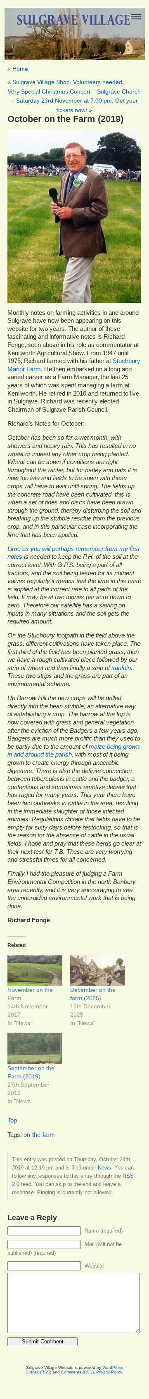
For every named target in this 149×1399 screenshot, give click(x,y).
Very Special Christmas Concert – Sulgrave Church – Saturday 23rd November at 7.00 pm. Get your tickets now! (74, 100)
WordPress (112, 1367)
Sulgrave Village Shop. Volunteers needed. (68, 82)
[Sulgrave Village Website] (74, 30)
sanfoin (121, 668)
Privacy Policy (109, 1372)
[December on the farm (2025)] (97, 970)
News (104, 1168)
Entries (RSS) (38, 1372)
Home (20, 69)
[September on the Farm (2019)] (34, 1048)
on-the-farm (39, 1135)
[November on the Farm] (34, 970)
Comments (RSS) (77, 1372)
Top (12, 1120)
